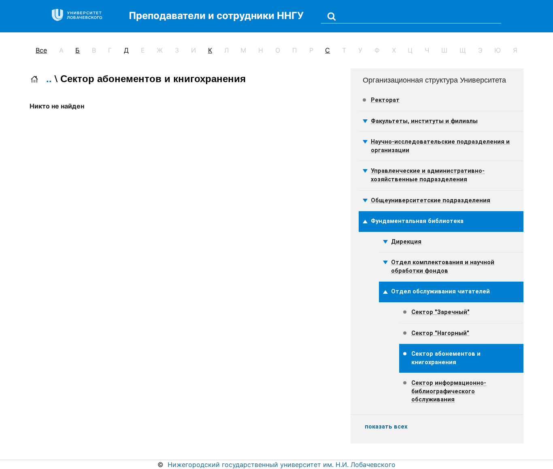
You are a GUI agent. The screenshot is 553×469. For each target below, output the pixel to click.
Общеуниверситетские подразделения (430, 200)
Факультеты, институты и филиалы (424, 121)
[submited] (331, 16)
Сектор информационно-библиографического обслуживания (448, 391)
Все (41, 50)
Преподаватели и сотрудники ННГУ (216, 15)
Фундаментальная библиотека (417, 221)
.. (49, 78)
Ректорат (385, 100)
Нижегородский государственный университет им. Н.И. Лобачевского (282, 465)
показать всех (386, 426)
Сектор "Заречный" (440, 312)
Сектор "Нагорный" (440, 333)
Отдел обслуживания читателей (440, 291)
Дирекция (406, 241)
